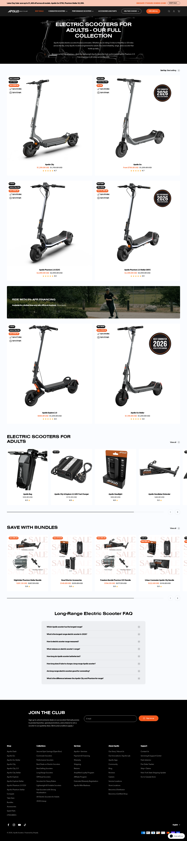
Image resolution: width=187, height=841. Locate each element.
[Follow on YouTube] (19, 824)
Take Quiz (11, 798)
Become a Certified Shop (118, 794)
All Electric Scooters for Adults (47, 797)
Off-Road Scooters (43, 777)
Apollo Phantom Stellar (16, 790)
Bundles (10, 802)
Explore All (153, 11)
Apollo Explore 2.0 (49, 413)
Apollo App (113, 760)
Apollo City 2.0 (13, 768)
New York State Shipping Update (153, 773)
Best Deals (39, 11)
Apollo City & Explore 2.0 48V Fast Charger (71, 494)
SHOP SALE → (174, 3)
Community (113, 764)
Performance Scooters (81, 11)
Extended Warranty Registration (86, 781)
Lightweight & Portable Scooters (48, 785)
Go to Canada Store (148, 777)
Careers (111, 777)
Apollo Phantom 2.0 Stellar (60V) (137, 270)
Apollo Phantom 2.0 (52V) (49, 270)
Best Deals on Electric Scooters (48, 764)
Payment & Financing (82, 756)
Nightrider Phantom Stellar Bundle (27, 580)
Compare (10, 794)
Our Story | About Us (116, 751)
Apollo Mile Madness (82, 785)
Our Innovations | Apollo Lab (119, 756)
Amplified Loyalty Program (84, 773)
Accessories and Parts (107, 11)
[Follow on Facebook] (8, 824)
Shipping (77, 764)
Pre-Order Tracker (147, 764)
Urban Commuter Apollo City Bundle (159, 580)
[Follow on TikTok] (24, 824)
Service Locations (115, 781)
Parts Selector (146, 760)
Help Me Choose (130, 11)
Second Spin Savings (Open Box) (49, 751)
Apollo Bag (27, 494)
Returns (77, 768)
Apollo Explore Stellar (15, 781)
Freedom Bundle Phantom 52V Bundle (115, 580)
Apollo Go (137, 164)
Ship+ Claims (146, 768)
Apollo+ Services (80, 751)
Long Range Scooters (44, 773)
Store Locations (114, 785)
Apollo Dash (11, 751)
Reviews (112, 773)
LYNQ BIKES (11, 815)
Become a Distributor (117, 790)
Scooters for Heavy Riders (46, 781)
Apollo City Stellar (14, 773)
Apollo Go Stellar (137, 413)
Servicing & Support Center (151, 756)
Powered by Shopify (31, 833)
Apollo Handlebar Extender (159, 494)
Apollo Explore (13, 777)
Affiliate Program (80, 777)
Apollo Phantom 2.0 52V (16, 785)
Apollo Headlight (115, 494)
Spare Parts (11, 811)
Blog (110, 768)
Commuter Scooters (56, 11)
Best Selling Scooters (44, 768)
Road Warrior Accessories (71, 580)
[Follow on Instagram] (13, 824)
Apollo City (49, 164)
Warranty (77, 760)
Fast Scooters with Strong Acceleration (46, 791)
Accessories (11, 806)
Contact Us (145, 751)
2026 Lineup (41, 801)
